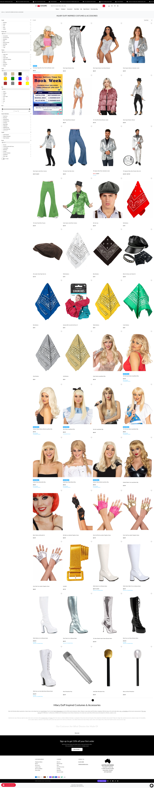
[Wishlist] (114, 5)
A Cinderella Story (44, 718)
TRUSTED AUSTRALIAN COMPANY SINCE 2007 (18, 1)
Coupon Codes (38, 766)
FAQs (58, 765)
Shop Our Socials (60, 771)
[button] (35, 5)
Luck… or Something (123, 711)
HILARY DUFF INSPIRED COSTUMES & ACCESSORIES (14, 12)
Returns (36, 763)
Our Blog (58, 768)
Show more (77, 733)
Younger (51, 718)
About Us (58, 761)
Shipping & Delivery (38, 761)
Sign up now (76, 749)
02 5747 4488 (81, 761)
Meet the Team (59, 763)
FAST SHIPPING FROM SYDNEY (37, 1)
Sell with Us (59, 770)
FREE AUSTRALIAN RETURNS (54, 1)
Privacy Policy (37, 770)
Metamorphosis (60, 711)
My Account (37, 765)
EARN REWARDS (68, 1)
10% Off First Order (60, 766)
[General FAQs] (111, 5)
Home (4, 12)
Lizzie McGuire (44, 711)
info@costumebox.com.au (83, 764)
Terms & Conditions (38, 768)
